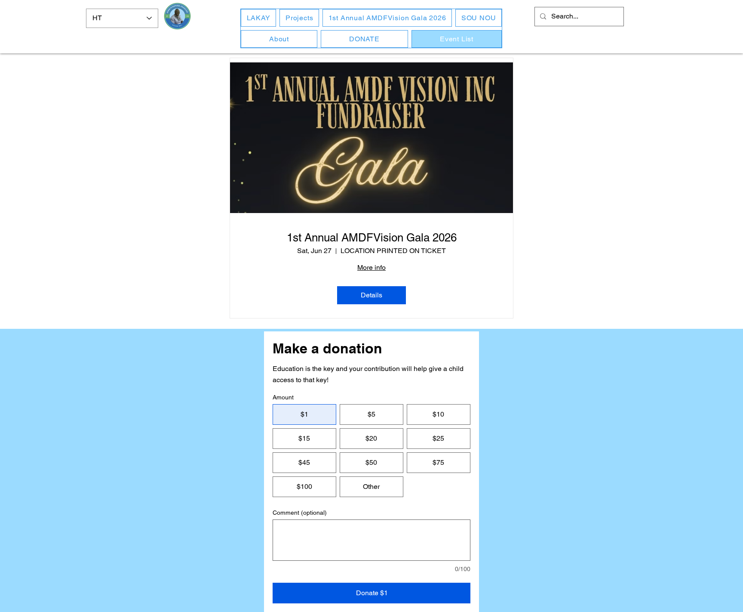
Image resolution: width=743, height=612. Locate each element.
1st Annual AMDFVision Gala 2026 (372, 237)
